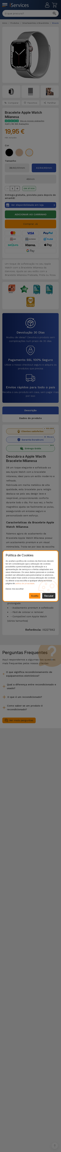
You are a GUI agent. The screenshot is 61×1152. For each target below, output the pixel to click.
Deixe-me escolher (15, 589)
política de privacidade (24, 583)
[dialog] (30, 576)
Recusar (48, 595)
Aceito (34, 595)
